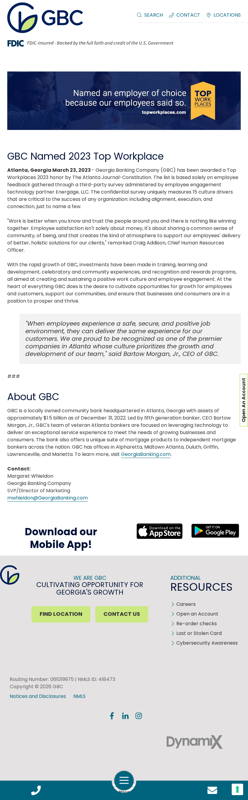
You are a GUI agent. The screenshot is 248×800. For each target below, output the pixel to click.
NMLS (79, 696)
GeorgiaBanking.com (146, 454)
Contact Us (212, 790)
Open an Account (197, 613)
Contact (188, 15)
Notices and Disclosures (38, 696)
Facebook (112, 716)
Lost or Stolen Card (199, 633)
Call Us (36, 790)
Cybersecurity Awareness (207, 642)
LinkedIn (125, 716)
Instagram (138, 716)
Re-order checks (196, 623)
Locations (227, 15)
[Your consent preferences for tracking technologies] (237, 789)
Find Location (61, 614)
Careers (186, 604)
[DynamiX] (194, 742)
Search (153, 15)
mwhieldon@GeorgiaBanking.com (47, 497)
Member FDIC (50, 742)
